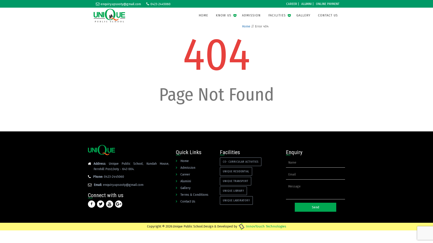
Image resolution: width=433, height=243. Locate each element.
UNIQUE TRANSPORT (235, 181)
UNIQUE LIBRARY (233, 190)
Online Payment (327, 4)
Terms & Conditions (194, 195)
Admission (251, 15)
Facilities (277, 15)
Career (185, 174)
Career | (292, 4)
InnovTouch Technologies (265, 226)
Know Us (223, 15)
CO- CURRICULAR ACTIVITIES (240, 161)
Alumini (185, 181)
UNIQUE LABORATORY (236, 200)
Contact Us (328, 15)
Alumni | (307, 4)
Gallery (303, 15)
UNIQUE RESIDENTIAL (236, 171)
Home (203, 15)
